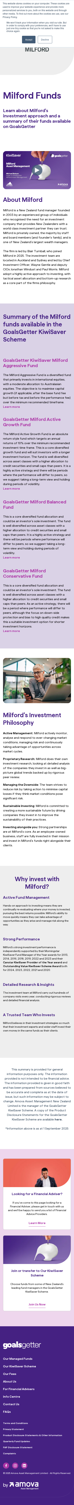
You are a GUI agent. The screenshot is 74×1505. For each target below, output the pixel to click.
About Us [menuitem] (9, 1381)
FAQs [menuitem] (7, 1412)
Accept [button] (28, 39)
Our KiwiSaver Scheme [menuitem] (19, 1366)
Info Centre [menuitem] (11, 1396)
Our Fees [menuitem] (9, 1374)
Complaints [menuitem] (9, 1453)
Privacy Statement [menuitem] (13, 1429)
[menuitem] (6, 1466)
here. (58, 1119)
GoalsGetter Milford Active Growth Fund (32, 422)
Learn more (11, 407)
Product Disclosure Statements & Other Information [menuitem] (32, 1435)
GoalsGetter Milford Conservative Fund (24, 573)
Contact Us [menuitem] (11, 1404)
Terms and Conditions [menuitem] (15, 1423)
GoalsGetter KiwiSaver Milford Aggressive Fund (35, 362)
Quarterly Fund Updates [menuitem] (16, 1441)
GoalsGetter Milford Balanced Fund (34, 504)
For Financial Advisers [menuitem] (19, 1389)
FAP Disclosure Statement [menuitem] (17, 1447)
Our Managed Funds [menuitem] (17, 1359)
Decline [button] (45, 39)
